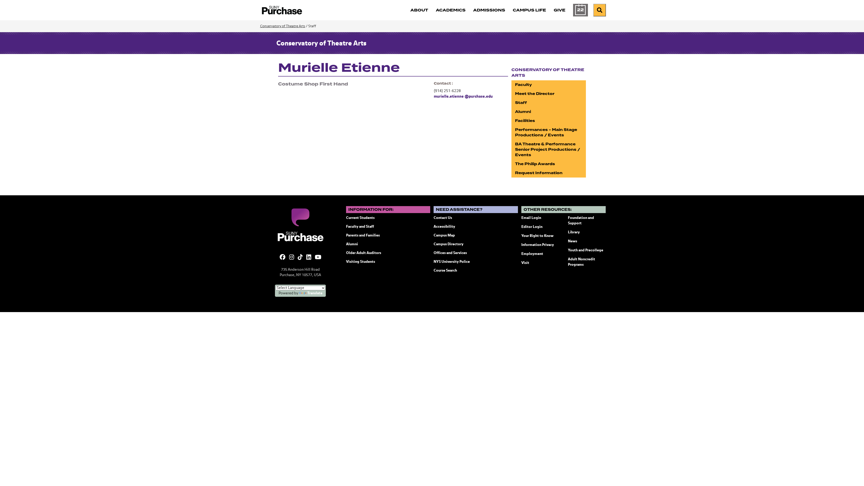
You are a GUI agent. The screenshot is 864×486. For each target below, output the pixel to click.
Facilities (525, 121)
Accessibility (444, 227)
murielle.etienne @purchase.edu (463, 97)
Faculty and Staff (360, 227)
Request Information (538, 173)
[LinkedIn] (309, 257)
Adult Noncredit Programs (581, 262)
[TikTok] (300, 257)
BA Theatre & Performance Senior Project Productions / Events (547, 149)
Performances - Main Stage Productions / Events (546, 132)
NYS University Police (452, 262)
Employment (532, 254)
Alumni (523, 112)
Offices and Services (450, 253)
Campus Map (444, 235)
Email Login (531, 218)
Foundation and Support (581, 220)
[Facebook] (282, 257)
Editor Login (531, 227)
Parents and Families (363, 235)
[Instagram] (291, 257)
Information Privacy (537, 245)
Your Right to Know (537, 236)
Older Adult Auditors (363, 253)
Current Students (360, 218)
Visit (525, 263)
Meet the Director (534, 94)
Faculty (523, 85)
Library (574, 232)
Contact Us (443, 218)
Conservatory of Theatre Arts (282, 26)
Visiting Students (360, 262)
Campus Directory (449, 244)
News (572, 241)
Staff (521, 103)
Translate (314, 293)
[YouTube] (318, 257)
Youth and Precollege (585, 250)
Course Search (445, 270)
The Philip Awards (535, 164)
